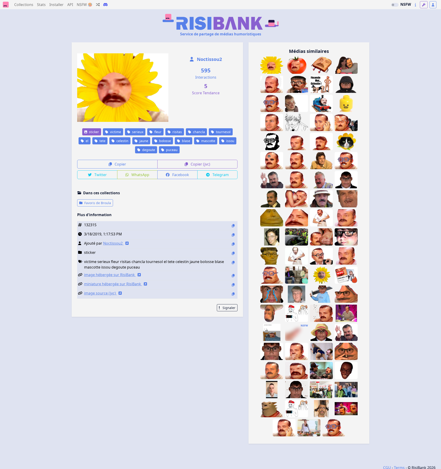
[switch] (395, 5)
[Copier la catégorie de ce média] (233, 253)
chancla (198, 132)
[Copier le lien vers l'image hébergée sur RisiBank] (233, 275)
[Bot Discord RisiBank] (105, 4)
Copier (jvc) (200, 164)
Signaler (228, 308)
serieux (137, 132)
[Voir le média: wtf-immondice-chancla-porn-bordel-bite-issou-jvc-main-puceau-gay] (296, 332)
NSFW (405, 4)
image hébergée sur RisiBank (110, 274)
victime (115, 132)
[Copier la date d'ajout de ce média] (233, 234)
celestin (122, 141)
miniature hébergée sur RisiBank (113, 283)
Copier (120, 164)
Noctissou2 (209, 59)
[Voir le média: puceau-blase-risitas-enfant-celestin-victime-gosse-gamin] (296, 141)
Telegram (220, 174)
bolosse (164, 141)
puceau (171, 150)
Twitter (100, 174)
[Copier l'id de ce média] (233, 225)
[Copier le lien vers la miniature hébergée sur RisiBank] (233, 284)
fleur (157, 132)
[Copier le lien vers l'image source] (233, 293)
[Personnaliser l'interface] (424, 4)
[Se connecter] (433, 4)
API (70, 4)
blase (185, 141)
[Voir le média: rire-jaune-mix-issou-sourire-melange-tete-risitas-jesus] (321, 160)
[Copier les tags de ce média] (233, 262)
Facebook (180, 174)
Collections (23, 4)
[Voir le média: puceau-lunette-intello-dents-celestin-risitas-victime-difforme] (271, 275)
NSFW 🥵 (84, 4)
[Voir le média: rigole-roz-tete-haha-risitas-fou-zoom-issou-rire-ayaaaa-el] (321, 179)
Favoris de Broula (97, 203)
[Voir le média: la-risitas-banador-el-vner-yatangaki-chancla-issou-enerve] (346, 198)
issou (229, 141)
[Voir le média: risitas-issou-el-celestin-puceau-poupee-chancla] (346, 65)
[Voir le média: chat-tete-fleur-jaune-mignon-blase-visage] (346, 141)
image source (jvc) (100, 293)
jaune (143, 141)
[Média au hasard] (98, 4)
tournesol (223, 132)
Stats (41, 4)
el (86, 141)
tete (102, 141)
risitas (177, 132)
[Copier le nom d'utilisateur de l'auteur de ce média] (233, 244)
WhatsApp (139, 174)
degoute (148, 150)
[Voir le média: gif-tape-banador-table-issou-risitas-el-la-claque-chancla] (346, 313)
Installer (56, 4)
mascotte (207, 141)
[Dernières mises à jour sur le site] (415, 4)
